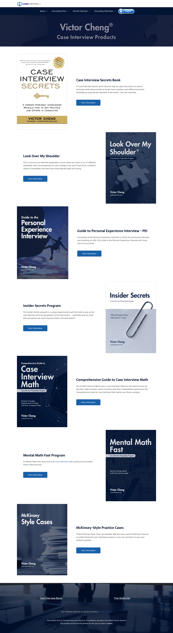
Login (125, 11)
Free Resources (122, 598)
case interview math (64, 461)
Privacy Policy (105, 612)
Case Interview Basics (51, 598)
